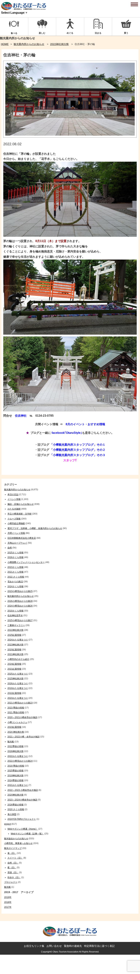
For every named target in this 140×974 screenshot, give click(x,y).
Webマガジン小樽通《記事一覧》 (27, 833)
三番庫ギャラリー (16, 625)
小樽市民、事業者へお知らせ (18, 843)
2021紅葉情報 (14, 669)
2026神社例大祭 (15, 751)
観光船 (10, 741)
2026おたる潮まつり (17, 683)
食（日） (11, 853)
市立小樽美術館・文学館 (19, 514)
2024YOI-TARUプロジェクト (21, 819)
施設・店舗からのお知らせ (20, 504)
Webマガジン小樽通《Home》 (22, 829)
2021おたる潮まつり (17, 785)
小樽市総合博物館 (16, 523)
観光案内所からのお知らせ (29, 44)
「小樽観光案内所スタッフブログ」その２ (77, 449)
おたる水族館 (14, 509)
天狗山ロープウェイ (17, 543)
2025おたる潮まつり (17, 674)
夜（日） (11, 867)
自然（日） (12, 863)
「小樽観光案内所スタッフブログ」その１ (77, 444)
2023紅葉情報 (14, 727)
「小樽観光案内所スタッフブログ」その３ (77, 455)
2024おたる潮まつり (17, 639)
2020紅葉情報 (14, 649)
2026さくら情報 (15, 557)
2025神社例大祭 (15, 678)
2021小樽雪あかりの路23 (20, 703)
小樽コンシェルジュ (17, 722)
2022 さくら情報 (15, 577)
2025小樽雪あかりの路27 (20, 620)
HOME (5, 44)
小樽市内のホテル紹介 (18, 659)
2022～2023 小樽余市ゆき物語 (22, 790)
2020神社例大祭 (15, 795)
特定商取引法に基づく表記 (99, 945)
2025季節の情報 (15, 770)
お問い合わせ (54, 945)
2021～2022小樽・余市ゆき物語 (23, 736)
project (7, 824)
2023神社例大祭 (15, 644)
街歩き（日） (14, 877)
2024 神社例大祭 (15, 732)
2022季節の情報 (15, 746)
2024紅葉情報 (14, 664)
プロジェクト (10, 882)
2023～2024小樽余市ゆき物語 (22, 799)
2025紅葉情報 (14, 635)
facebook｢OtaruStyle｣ (67, 432)
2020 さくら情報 (15, 809)
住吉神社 (21, 415)
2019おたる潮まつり (17, 688)
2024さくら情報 (15, 586)
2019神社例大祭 (15, 775)
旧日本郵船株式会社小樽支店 (21, 538)
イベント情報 (14, 499)
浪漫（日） (12, 872)
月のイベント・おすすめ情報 (86, 424)
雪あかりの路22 (15, 581)
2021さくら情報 (15, 572)
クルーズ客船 (14, 518)
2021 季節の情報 (15, 712)
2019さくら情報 (15, 610)
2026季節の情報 (15, 804)
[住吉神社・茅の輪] (70, 136)
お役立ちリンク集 (34, 945)
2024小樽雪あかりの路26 (20, 606)
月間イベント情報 (16, 533)
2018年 (7, 902)
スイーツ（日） (15, 858)
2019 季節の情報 (15, 766)
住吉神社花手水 (15, 615)
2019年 (7, 897)
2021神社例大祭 (15, 654)
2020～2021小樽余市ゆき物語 (22, 717)
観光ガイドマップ (13, 848)
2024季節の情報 (15, 780)
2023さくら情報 (15, 567)
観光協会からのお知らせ (16, 838)
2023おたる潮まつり (17, 698)
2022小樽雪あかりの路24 (20, 761)
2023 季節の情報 (15, 707)
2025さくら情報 (15, 552)
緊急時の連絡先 (73, 945)
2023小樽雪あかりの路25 (20, 591)
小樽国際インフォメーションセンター (26, 562)
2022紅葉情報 (14, 693)
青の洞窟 (11, 814)
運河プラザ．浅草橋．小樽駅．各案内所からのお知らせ (34, 528)
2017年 (7, 907)
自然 (9, 547)
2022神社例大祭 (59, 44)
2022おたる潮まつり (17, 756)
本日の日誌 (12, 494)
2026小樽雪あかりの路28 (20, 601)
